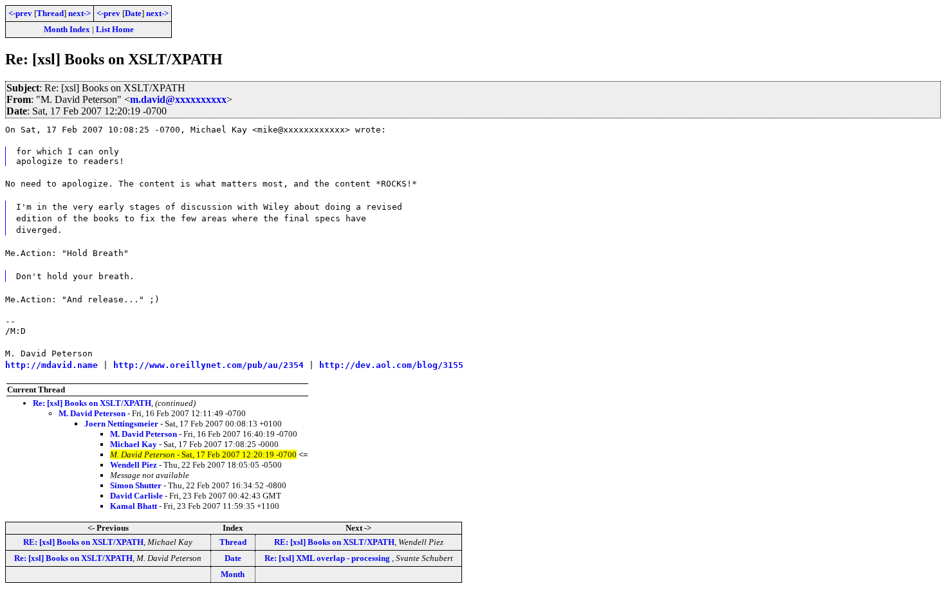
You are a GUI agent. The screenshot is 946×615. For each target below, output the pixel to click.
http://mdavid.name (51, 365)
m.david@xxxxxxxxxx (178, 99)
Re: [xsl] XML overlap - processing (328, 558)
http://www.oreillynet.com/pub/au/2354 (208, 365)
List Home (115, 29)
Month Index (67, 29)
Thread (50, 13)
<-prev (20, 13)
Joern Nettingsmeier (121, 423)
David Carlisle (136, 495)
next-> (79, 13)
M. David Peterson (92, 413)
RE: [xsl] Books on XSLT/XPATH (83, 542)
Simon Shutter (136, 485)
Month (233, 574)
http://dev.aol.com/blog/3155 (391, 365)
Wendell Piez (133, 465)
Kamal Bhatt (133, 506)
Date (133, 13)
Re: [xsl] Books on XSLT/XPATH (92, 403)
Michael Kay (133, 444)
